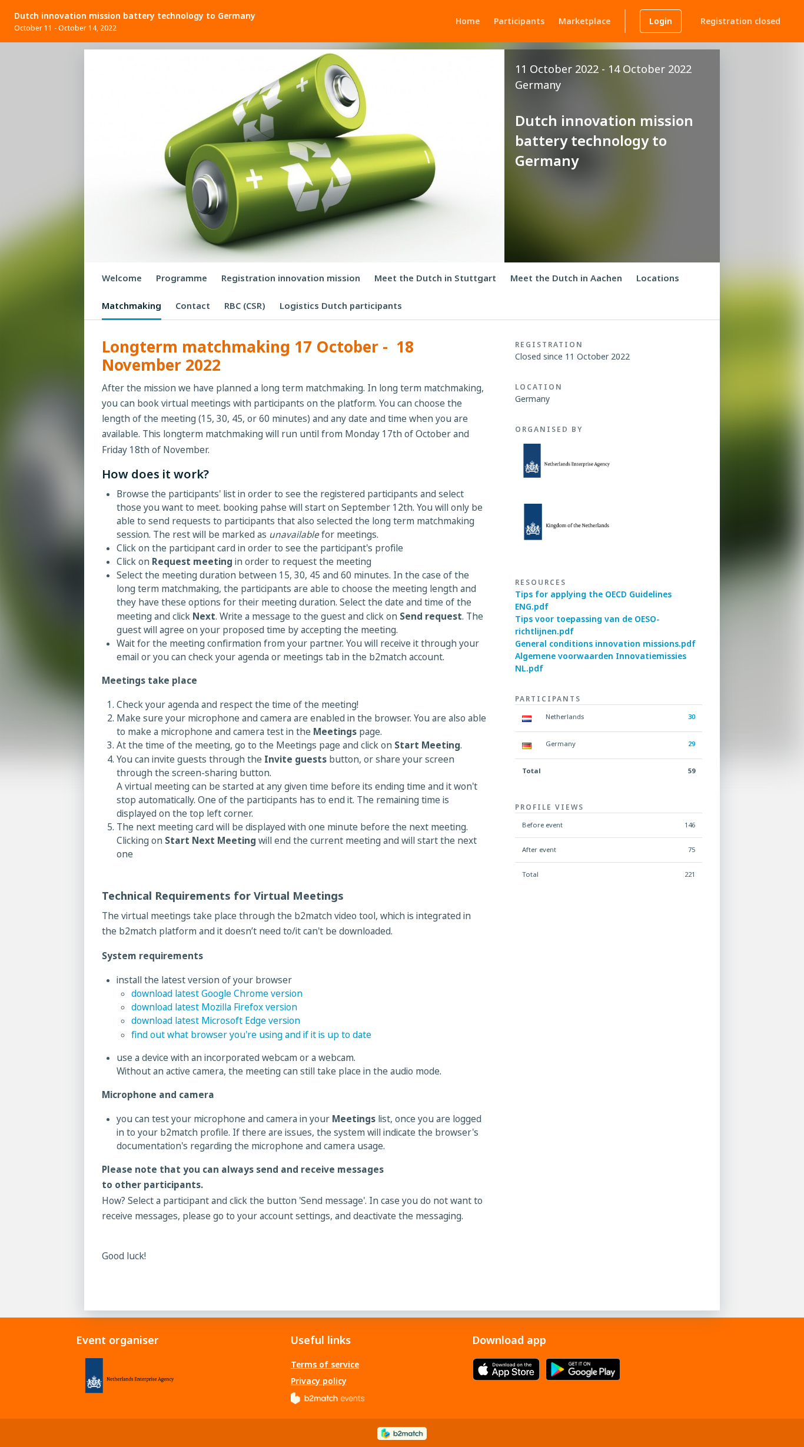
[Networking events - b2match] (327, 1397)
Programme (181, 278)
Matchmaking (131, 305)
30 (691, 716)
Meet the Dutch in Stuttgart (435, 278)
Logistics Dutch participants (341, 305)
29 (691, 743)
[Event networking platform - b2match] (401, 1432)
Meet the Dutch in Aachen (566, 278)
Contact (192, 305)
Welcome (122, 278)
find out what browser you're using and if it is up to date (251, 1035)
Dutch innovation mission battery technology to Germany (134, 15)
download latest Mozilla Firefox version (214, 1007)
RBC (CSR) (244, 305)
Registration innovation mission (290, 278)
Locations (657, 278)
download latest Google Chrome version (217, 993)
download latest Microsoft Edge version (215, 1020)
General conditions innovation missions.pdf (605, 643)
